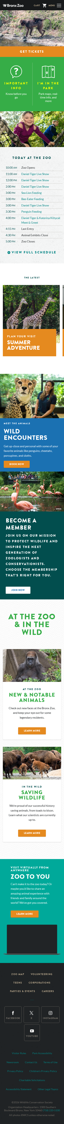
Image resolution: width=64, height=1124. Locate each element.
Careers (48, 991)
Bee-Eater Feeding (32, 199)
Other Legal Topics (48, 1089)
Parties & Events (22, 991)
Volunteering (42, 974)
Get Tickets (32, 51)
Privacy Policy (15, 1071)
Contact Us (31, 1062)
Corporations (40, 982)
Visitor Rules (19, 1053)
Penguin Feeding (31, 211)
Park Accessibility (42, 1053)
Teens (17, 982)
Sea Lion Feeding (31, 192)
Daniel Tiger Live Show (35, 174)
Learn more (24, 914)
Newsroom (13, 1062)
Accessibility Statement (18, 1089)
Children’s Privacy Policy (43, 1071)
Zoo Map (17, 974)
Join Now (18, 590)
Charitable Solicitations (32, 1080)
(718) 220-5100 (51, 1110)
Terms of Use (50, 1062)
